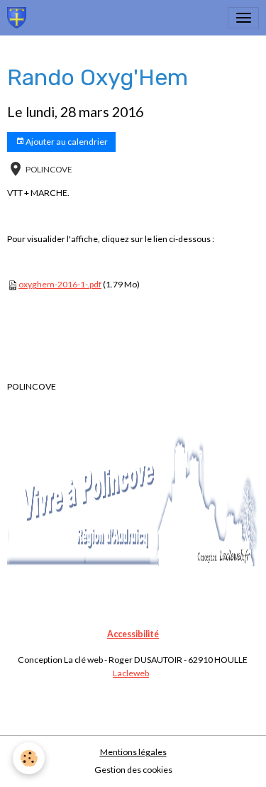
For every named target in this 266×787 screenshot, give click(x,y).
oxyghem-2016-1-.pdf (59, 284)
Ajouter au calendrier (66, 141)
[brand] (19, 17)
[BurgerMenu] (243, 17)
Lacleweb (131, 673)
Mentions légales (133, 752)
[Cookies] (29, 758)
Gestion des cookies (133, 769)
